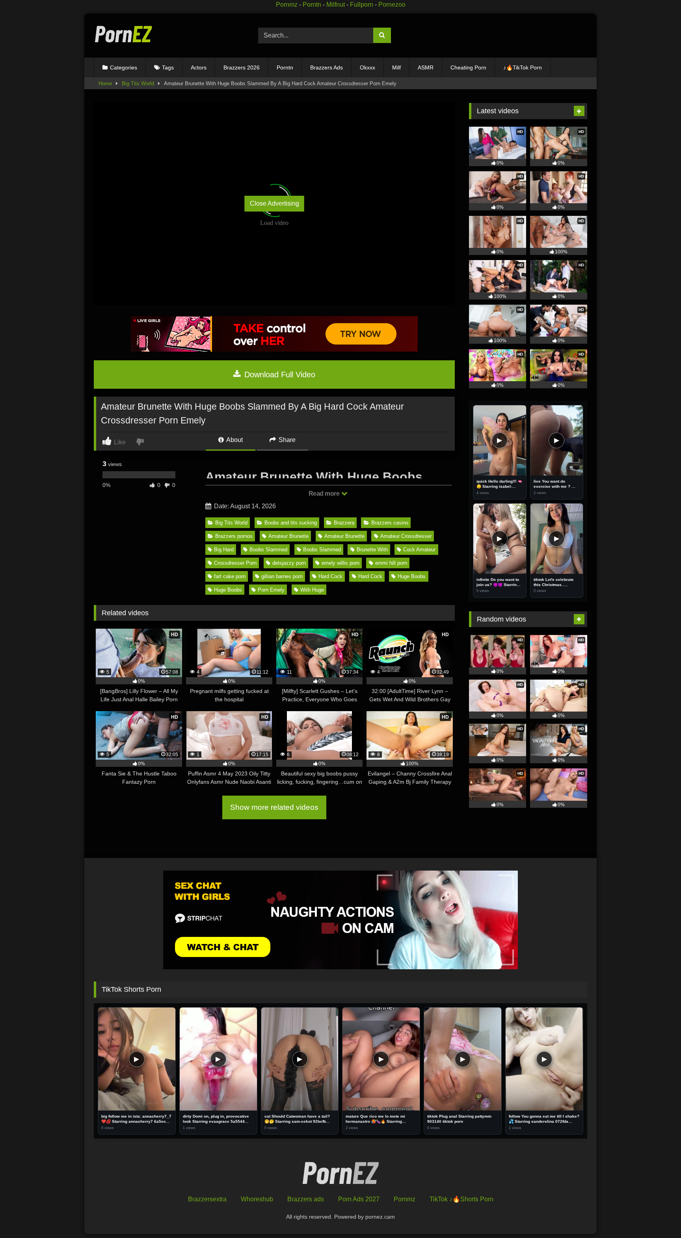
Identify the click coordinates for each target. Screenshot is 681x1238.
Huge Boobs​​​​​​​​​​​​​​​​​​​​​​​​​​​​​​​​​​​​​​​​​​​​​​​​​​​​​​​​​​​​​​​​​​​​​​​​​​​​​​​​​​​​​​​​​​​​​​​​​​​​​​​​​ (412, 576)
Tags (168, 67)
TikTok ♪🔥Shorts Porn (461, 1199)
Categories (123, 67)
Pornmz (287, 4)
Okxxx (367, 67)
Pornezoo (392, 4)
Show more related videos (274, 807)
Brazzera (344, 523)
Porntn (312, 4)
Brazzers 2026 (241, 67)
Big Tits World (138, 83)
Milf (396, 67)
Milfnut (335, 4)
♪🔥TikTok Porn (522, 67)
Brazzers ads (305, 1199)
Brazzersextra (207, 1199)
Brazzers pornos (234, 536)
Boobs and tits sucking (290, 523)
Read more (325, 493)
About (234, 439)
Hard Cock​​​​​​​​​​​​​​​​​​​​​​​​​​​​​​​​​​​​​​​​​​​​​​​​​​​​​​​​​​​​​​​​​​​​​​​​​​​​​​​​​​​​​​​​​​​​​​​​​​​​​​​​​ (330, 576)
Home (105, 83)
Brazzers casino (389, 523)
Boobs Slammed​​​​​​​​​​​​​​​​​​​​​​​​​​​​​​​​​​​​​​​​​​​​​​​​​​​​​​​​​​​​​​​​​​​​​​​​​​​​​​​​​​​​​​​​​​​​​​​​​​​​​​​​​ (322, 550)
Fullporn (361, 4)
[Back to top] (656, 1214)
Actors (199, 67)
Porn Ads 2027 (359, 1199)
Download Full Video (278, 374)
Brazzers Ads (326, 67)
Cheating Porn (468, 67)
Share (286, 439)
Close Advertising (274, 203)
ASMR (426, 67)
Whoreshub (257, 1199)
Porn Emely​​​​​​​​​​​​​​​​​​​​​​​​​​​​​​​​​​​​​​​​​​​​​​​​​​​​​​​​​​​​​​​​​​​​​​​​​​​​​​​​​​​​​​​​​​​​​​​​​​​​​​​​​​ (271, 590)
